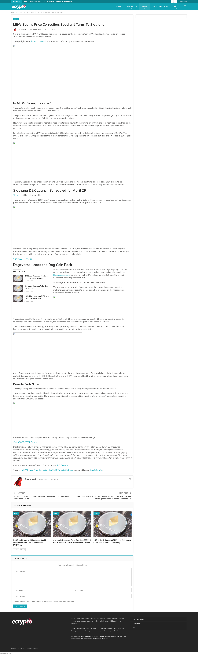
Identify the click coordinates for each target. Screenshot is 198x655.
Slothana (17, 195)
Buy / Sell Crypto (138, 619)
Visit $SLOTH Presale (22, 259)
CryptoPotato (96, 470)
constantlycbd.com (75, 638)
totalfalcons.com (85, 638)
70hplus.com (95, 636)
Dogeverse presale (61, 275)
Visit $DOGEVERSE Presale (25, 442)
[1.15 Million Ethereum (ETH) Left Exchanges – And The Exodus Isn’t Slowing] (18, 298)
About (176, 6)
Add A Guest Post (160, 6)
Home (118, 6)
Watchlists (131, 6)
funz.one (113, 636)
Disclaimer (136, 623)
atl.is (124, 636)
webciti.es (119, 636)
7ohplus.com (87, 636)
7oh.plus (107, 636)
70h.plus (101, 636)
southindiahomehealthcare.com (99, 638)
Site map (136, 628)
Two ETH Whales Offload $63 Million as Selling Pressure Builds (48, 1)
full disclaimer (62, 465)
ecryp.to (81, 636)
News (144, 6)
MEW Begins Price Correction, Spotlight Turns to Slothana (47, 470)
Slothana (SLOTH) (38, 41)
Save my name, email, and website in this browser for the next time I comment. (45, 601)
